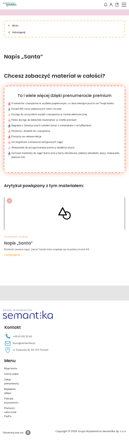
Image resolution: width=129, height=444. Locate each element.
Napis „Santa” (18, 243)
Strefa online (11, 374)
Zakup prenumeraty (11, 382)
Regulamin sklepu (10, 391)
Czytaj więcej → (13, 255)
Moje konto (10, 368)
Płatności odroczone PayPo (10, 412)
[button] (124, 4)
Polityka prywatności (11, 401)
